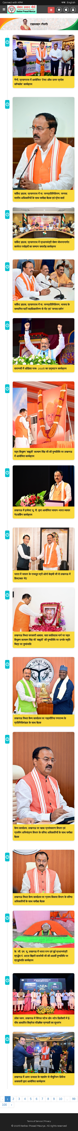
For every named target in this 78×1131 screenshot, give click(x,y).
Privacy (47, 1121)
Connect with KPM (13, 2)
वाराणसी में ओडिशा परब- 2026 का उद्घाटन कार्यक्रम (40, 368)
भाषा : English (68, 2)
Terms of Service (34, 1121)
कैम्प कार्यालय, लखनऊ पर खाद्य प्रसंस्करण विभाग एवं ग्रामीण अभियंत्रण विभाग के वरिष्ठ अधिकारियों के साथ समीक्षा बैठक (43, 832)
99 (73, 1098)
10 (60, 1098)
